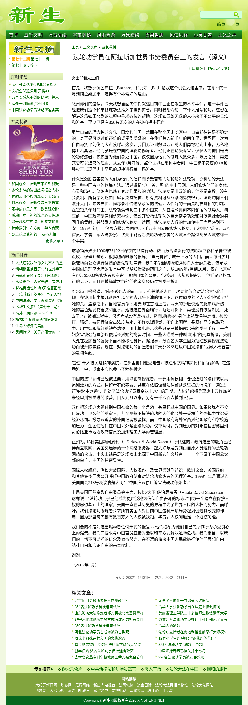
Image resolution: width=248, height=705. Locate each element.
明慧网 (40, 690)
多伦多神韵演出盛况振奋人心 (35, 190)
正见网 (168, 690)
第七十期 (19, 65)
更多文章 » (54, 241)
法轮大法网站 (202, 685)
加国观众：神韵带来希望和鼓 (35, 184)
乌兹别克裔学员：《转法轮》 (38, 275)
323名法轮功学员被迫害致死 (181, 644)
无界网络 (82, 685)
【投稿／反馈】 (218, 68)
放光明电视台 (79, 690)
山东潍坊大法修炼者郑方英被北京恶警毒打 (109, 613)
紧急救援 (109, 47)
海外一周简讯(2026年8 (30, 104)
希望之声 (100, 690)
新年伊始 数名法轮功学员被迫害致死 (104, 651)
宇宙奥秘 (82, 35)
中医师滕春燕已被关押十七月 (182, 651)
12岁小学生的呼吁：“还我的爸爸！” (187, 638)
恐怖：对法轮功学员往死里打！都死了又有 (192, 619)
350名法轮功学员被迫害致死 (97, 626)
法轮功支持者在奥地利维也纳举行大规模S (192, 632)
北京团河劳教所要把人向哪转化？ (102, 600)
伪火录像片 (72, 669)
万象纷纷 (130, 35)
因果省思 (154, 35)
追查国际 (144, 685)
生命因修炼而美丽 (30, 326)
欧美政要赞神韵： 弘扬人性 (34, 234)
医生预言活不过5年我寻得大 (34, 85)
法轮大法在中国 (184, 669)
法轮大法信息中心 (144, 690)
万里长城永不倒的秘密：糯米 (35, 97)
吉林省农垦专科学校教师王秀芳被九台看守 (109, 657)
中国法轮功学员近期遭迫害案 (35, 110)
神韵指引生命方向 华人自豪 (35, 228)
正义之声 (227, 35)
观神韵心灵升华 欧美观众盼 (35, 209)
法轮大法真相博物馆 (171, 685)
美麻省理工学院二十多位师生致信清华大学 (192, 613)
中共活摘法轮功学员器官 (113, 669)
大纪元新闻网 (46, 685)
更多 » (32, 65)
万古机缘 (57, 35)
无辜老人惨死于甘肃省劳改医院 (183, 600)
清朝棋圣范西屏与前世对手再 (39, 269)
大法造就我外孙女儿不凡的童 (39, 263)
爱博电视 (119, 690)
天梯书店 (57, 690)
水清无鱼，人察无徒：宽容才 (39, 282)
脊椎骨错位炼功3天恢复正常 (38, 288)
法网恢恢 (126, 685)
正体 (235, 24)
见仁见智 (179, 35)
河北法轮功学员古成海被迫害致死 (102, 632)
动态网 (66, 685)
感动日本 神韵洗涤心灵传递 (35, 215)
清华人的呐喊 (169, 626)
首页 (13, 35)
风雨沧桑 (106, 35)
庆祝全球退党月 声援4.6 (31, 91)
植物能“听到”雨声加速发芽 (37, 319)
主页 (75, 47)
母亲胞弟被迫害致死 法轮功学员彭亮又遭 (108, 644)
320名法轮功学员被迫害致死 (181, 657)
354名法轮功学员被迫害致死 (97, 607)
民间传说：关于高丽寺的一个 (39, 332)
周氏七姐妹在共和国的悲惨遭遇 (100, 638)
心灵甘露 (203, 35)
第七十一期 (40, 59)
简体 (221, 24)
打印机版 (195, 68)
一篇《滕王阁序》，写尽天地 (38, 294)
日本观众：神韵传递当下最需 (35, 203)
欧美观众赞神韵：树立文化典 (35, 221)
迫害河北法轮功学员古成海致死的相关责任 (109, 619)
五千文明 (33, 35)
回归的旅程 (217, 669)
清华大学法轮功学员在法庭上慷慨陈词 (189, 607)
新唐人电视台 (104, 685)
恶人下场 (153, 669)
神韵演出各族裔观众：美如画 (35, 196)
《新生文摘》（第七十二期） (38, 307)
